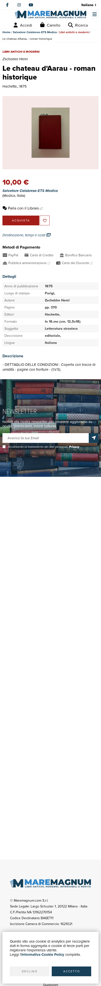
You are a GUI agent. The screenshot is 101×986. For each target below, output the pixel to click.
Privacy (74, 447)
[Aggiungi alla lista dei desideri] (45, 220)
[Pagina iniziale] (50, 14)
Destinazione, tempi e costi (24, 235)
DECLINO (30, 971)
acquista (21, 220)
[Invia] (94, 438)
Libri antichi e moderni (74, 32)
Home (6, 32)
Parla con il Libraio (23, 208)
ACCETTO (71, 971)
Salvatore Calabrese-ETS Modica (35, 32)
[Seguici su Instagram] (19, 5)
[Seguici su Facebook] (7, 5)
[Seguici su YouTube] (31, 5)
